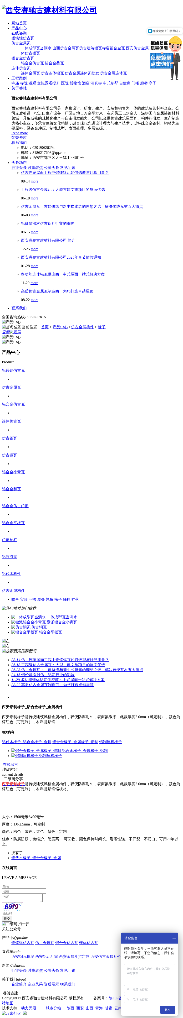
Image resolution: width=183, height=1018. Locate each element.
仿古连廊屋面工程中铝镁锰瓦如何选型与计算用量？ (65, 173)
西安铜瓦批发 (22, 957)
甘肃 (108, 1008)
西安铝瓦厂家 (46, 957)
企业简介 (19, 984)
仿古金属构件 (82, 327)
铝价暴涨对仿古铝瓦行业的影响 (47, 223)
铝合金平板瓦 (13, 523)
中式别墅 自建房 (117, 83)
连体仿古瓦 (20, 68)
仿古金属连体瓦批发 (82, 73)
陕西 (70, 1008)
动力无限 (28, 1008)
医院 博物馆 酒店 (75, 83)
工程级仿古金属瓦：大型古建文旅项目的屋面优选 (63, 190)
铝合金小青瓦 (13, 472)
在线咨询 (19, 33)
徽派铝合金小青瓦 (62, 622)
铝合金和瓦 (11, 489)
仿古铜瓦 (9, 455)
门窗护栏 (9, 540)
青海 (99, 1008)
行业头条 (19, 168)
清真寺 (96, 83)
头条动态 (19, 163)
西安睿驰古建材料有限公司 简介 (48, 240)
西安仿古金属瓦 (139, 48)
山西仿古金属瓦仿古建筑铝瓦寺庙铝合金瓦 (88, 48)
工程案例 (19, 78)
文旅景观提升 (48, 83)
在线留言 (10, 764)
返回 (6, 332)
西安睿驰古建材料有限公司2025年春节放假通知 (61, 257)
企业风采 (35, 984)
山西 (89, 1008)
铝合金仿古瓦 (22, 58)
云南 (118, 1008)
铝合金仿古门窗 (15, 506)
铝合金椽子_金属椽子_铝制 (75, 742)
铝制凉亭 (9, 557)
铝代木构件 (11, 574)
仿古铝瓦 (9, 438)
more (34, 181)
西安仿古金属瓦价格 (108, 957)
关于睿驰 (19, 88)
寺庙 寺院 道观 (23, 83)
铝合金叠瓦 (54, 63)
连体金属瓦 (30, 73)
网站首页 (19, 23)
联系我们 (19, 143)
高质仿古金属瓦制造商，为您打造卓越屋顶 (57, 291)
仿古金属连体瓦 (113, 73)
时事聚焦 (35, 168)
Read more (19, 133)
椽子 (102, 327)
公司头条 (51, 168)
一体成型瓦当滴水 (36, 48)
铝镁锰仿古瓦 (22, 38)
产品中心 (19, 28)
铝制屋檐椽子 (110, 742)
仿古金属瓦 (20, 43)
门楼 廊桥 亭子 (144, 83)
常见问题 (67, 168)
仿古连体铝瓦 (52, 73)
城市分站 (53, 1008)
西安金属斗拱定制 (74, 957)
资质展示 (51, 984)
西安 (80, 1008)
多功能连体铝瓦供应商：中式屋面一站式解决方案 (63, 274)
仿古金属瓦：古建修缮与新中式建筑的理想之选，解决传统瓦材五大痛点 (82, 206)
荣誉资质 (19, 138)
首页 (45, 327)
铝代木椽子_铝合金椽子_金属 (26, 742)
